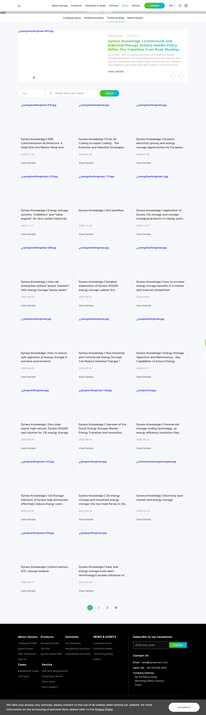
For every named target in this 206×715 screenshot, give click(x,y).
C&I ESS (45, 648)
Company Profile (27, 643)
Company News (102, 643)
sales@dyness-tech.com (155, 662)
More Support (50, 687)
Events (97, 659)
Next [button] (181, 75)
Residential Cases (28, 671)
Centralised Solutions (77, 653)
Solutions (72, 636)
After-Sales (48, 681)
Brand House (25, 648)
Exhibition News (103, 648)
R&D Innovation (27, 653)
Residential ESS (50, 643)
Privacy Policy (104, 709)
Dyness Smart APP (51, 653)
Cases (22, 664)
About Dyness (27, 636)
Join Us (22, 659)
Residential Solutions (77, 648)
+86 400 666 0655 (156, 667)
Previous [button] (173, 75)
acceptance (184, 707)
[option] (103, 56)
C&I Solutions (73, 643)
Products (47, 636)
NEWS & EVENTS (105, 636)
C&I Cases (23, 676)
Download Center (52, 676)
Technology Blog (103, 653)
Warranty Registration (55, 671)
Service (47, 664)
